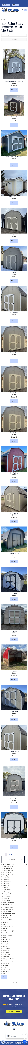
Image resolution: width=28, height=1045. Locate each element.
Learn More (4, 1)
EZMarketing (19, 1043)
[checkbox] (14, 864)
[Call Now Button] (3, 1042)
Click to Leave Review (14, 1011)
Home (2, 19)
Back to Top (15, 982)
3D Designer (15, 4)
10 (19, 854)
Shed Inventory (6, 4)
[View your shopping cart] (23, 10)
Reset (4, 977)
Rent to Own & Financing (13, 1)
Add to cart (14, 89)
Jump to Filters (14, 39)
